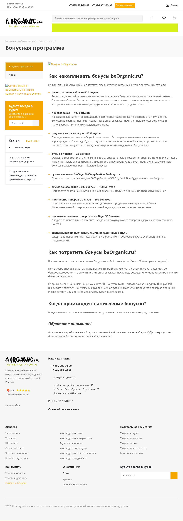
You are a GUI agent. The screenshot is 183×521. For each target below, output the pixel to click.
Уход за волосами (131, 438)
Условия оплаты (15, 473)
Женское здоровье (16, 453)
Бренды (67, 479)
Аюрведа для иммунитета (76, 438)
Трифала (10, 438)
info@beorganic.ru (65, 377)
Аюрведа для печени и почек (78, 453)
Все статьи (32, 140)
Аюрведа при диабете (73, 458)
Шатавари (11, 443)
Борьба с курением (17, 458)
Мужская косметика (132, 453)
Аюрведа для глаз (71, 433)
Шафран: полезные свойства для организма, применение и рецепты (22, 175)
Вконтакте (51, 417)
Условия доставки (16, 478)
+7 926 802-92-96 (102, 5)
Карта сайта (12, 405)
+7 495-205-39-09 (79, 5)
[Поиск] (138, 18)
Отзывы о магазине (75, 484)
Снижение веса (14, 448)
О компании (71, 466)
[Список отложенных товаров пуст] (166, 18)
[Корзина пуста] (175, 18)
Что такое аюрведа (19, 147)
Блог (66, 473)
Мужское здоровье (71, 443)
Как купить (13, 466)
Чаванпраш (12, 433)
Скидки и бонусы (15, 483)
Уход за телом (128, 443)
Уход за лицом (129, 433)
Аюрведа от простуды (73, 448)
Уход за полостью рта (133, 448)
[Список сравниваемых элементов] (155, 18)
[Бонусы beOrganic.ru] (113, 64)
